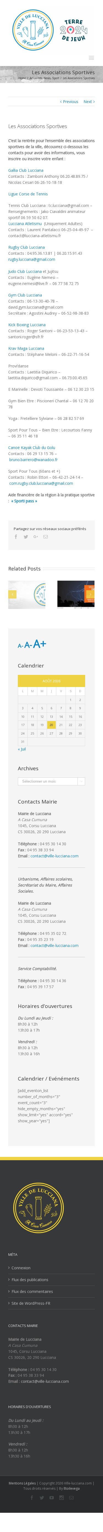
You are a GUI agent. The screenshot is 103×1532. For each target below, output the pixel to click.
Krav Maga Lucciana (26, 348)
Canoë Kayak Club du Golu (31, 447)
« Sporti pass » (24, 500)
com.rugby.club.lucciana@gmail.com (41, 483)
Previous (70, 101)
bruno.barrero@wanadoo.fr (33, 459)
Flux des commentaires (32, 1291)
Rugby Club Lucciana (26, 247)
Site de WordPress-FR (31, 1303)
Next (87, 101)
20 (51, 725)
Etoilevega (72, 1488)
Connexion (21, 1267)
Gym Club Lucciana (25, 295)
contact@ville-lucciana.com (54, 855)
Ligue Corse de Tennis (28, 193)
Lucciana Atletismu (26, 223)
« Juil (22, 749)
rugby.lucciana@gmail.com (31, 259)
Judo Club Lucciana (25, 271)
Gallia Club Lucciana (25, 170)
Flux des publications (30, 1279)
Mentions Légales (22, 1483)
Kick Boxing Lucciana (27, 324)
